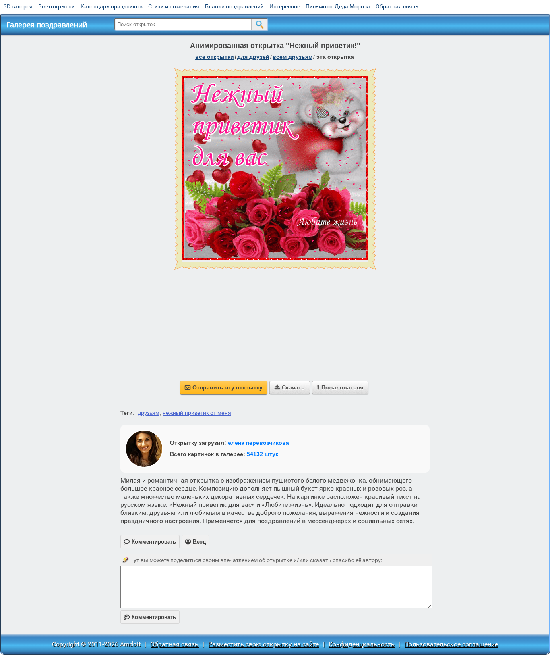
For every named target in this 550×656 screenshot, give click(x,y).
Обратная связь (397, 6)
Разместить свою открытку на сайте (263, 644)
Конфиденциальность (362, 644)
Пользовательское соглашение (451, 644)
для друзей (253, 57)
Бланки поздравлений (234, 6)
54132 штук (262, 454)
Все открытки (56, 6)
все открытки (214, 57)
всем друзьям (292, 57)
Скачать (290, 387)
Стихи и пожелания (173, 6)
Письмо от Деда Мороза (338, 6)
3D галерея (18, 6)
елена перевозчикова (258, 442)
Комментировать (150, 617)
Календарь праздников (112, 6)
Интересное (284, 6)
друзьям (148, 413)
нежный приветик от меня (197, 413)
